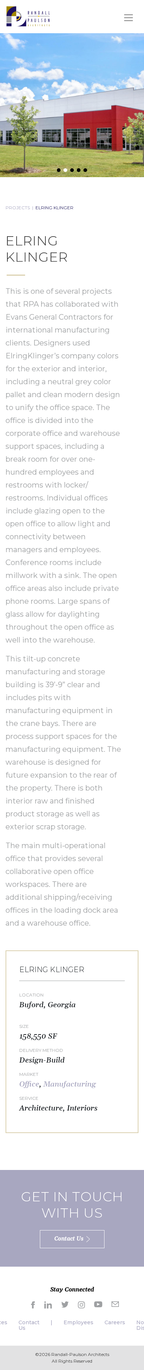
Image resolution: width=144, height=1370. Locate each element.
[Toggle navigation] (128, 18)
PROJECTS (18, 207)
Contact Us (29, 1325)
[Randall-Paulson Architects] (28, 16)
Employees (78, 1322)
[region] (72, 105)
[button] (59, 170)
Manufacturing (69, 1084)
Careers (114, 1322)
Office (29, 1084)
